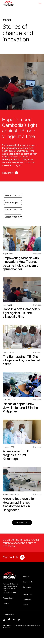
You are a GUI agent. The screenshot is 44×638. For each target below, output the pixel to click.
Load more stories (22, 522)
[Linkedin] (18, 619)
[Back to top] (39, 633)
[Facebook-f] (9, 619)
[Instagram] (14, 619)
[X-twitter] (4, 619)
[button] (40, 3)
